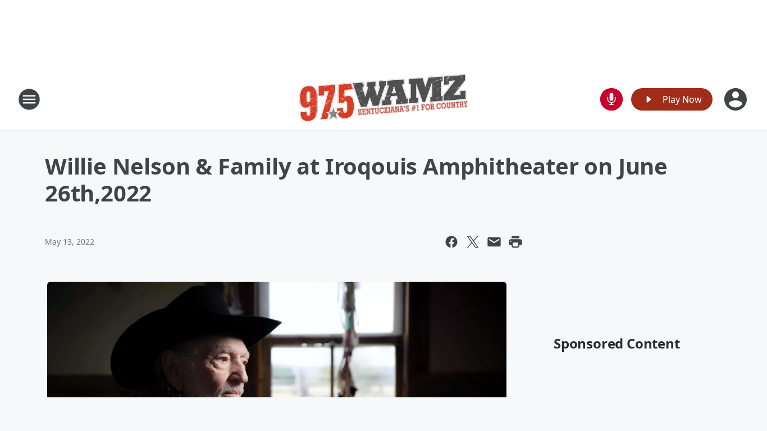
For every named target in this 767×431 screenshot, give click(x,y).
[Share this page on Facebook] (451, 242)
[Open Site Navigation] (29, 99)
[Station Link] (383, 99)
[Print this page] (515, 242)
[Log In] (736, 99)
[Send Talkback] (611, 99)
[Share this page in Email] (494, 242)
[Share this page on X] (473, 242)
